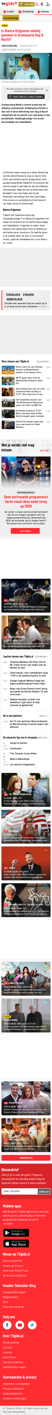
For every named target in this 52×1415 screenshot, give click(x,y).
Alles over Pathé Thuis (15, 1271)
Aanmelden (44, 1191)
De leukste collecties (15, 1275)
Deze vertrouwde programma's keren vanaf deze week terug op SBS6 (26, 501)
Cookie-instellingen (14, 1398)
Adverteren (9, 1357)
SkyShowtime (11, 1343)
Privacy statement (13, 1389)
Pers (5, 1302)
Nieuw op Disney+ (13, 1266)
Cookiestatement (13, 1394)
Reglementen (10, 1297)
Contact (7, 1347)
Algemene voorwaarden (16, 1384)
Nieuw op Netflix (12, 1261)
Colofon (7, 1352)
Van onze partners (13, 1362)
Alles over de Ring (13, 1307)
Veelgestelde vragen (14, 1292)
